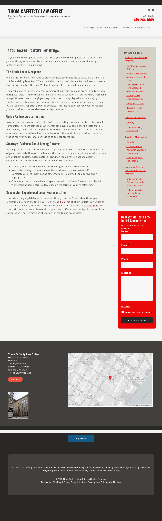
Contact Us (127, 27)
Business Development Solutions (94, 482)
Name (124, 231)
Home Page (89, 27)
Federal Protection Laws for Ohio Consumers (135, 193)
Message (126, 272)
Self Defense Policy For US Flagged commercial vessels (135, 88)
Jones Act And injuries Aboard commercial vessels (136, 77)
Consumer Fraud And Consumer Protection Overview (135, 170)
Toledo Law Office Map (19, 372)
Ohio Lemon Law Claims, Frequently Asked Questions (135, 182)
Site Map (57, 482)
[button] (159, 502)
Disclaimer (125, 306)
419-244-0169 (144, 19)
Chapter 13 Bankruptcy (136, 137)
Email (125, 244)
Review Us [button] (15, 379)
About (99, 27)
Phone (124, 258)
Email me (65, 201)
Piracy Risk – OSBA (135, 103)
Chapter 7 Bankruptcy (135, 117)
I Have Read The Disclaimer (138, 312)
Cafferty (130, 122)
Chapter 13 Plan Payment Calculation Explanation (136, 149)
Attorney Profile (112, 27)
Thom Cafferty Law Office (75, 479)
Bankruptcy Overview (144, 27)
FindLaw (117, 482)
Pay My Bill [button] (81, 438)
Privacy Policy (70, 482)
